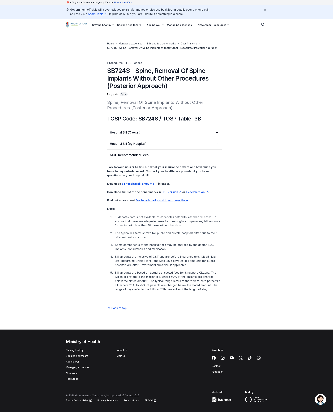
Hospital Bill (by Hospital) (128, 143)
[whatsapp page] (259, 358)
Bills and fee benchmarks (161, 43)
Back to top (119, 308)
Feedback (217, 371)
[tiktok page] (250, 358)
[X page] (241, 358)
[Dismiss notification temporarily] (265, 10)
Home (110, 43)
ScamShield (95, 14)
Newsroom (204, 24)
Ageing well (72, 361)
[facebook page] (214, 358)
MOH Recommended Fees (129, 155)
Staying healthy (74, 350)
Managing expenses (130, 43)
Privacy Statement (107, 400)
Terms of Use (131, 400)
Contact (216, 365)
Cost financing (189, 43)
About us (122, 350)
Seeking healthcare (77, 355)
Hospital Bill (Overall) (125, 132)
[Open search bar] (263, 24)
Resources (72, 378)
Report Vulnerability (77, 400)
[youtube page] (232, 358)
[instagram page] (223, 358)
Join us (121, 355)
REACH (149, 400)
